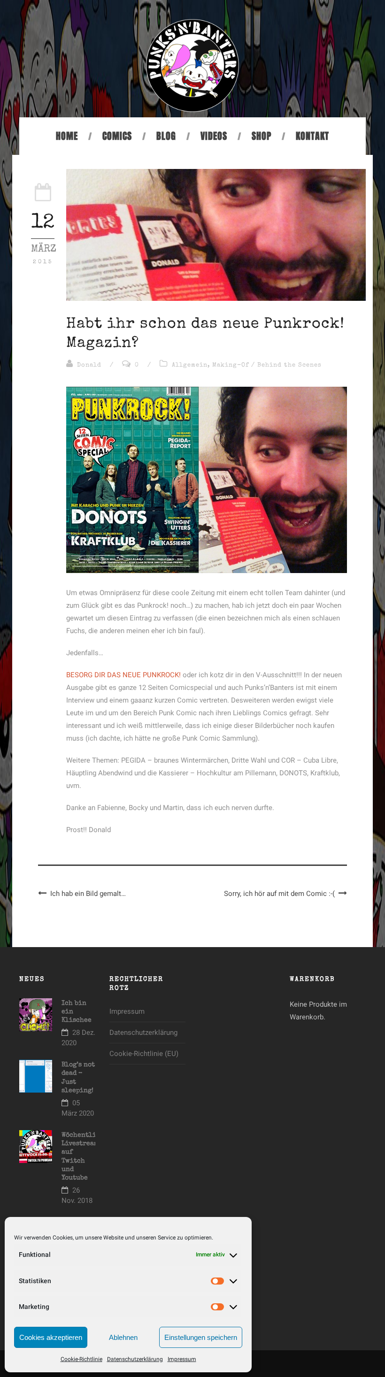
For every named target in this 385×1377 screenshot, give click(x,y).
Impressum (182, 1359)
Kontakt (312, 136)
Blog (166, 136)
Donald (89, 365)
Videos (213, 136)
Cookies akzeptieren (50, 1337)
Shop (261, 136)
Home (67, 136)
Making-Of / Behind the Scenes (267, 365)
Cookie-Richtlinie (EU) (143, 1053)
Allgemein (190, 365)
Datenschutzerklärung (135, 1359)
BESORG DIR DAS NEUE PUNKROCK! (123, 675)
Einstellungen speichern (200, 1337)
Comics (117, 136)
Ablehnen (123, 1337)
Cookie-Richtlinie (81, 1359)
